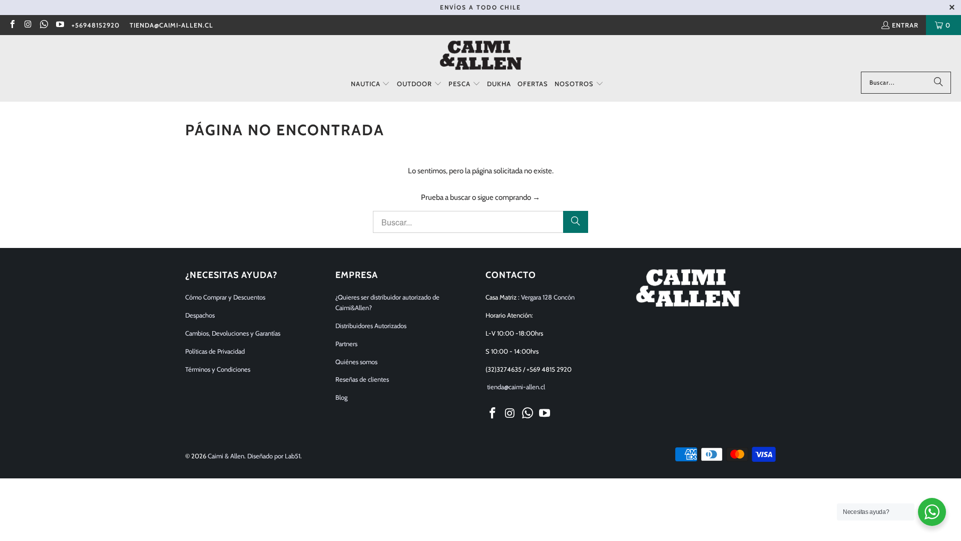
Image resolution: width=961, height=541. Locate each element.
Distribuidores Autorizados (370, 326)
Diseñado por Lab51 (273, 456)
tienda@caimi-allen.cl (171, 25)
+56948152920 (96, 25)
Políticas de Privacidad (215, 351)
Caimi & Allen (226, 456)
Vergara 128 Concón (548, 297)
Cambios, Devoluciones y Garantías (232, 333)
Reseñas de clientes (362, 379)
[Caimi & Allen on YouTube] (59, 25)
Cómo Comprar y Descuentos (225, 297)
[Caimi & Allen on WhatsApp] (43, 25)
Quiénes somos (356, 362)
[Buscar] (938, 83)
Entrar (905, 25)
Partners (346, 344)
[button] (370, 84)
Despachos (200, 315)
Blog (341, 397)
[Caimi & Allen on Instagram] (27, 25)
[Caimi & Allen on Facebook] (12, 25)
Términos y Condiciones (217, 369)
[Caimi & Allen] (480, 56)
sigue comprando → (508, 197)
